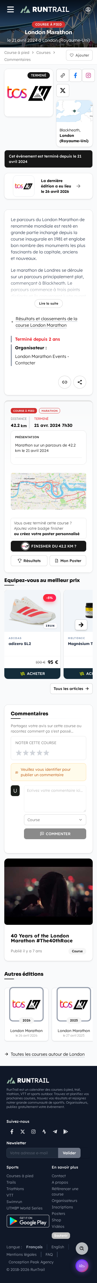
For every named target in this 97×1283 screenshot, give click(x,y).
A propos (60, 1182)
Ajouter (82, 55)
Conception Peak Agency (31, 1262)
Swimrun (14, 1201)
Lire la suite (48, 303)
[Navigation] (10, 9)
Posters (58, 1213)
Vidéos (58, 1226)
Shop (56, 1220)
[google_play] (65, 1131)
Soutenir (61, 1235)
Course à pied (16, 52)
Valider (69, 1152)
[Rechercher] (81, 1248)
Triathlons (15, 1188)
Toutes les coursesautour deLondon (48, 1054)
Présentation (27, 437)
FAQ (49, 1254)
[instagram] (88, 75)
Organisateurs (64, 1200)
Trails (11, 1182)
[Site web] (62, 75)
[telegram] (55, 1131)
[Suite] (81, 624)
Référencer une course (65, 1191)
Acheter (36, 673)
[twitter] (62, 90)
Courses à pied (19, 1175)
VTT (9, 1195)
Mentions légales (21, 1254)
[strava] (44, 1131)
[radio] (18, 752)
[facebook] (75, 75)
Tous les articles (68, 688)
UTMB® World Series (24, 1208)
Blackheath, (74, 135)
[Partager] (79, 382)
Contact (59, 1175)
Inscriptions (62, 1207)
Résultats (32, 560)
